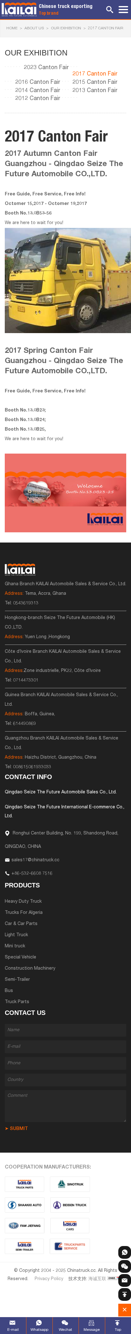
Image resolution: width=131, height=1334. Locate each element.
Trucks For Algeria (24, 913)
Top (118, 1330)
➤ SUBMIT (16, 1129)
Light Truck (16, 935)
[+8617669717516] (124, 1252)
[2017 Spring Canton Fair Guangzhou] (65, 493)
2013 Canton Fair (94, 91)
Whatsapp (39, 1330)
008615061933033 (32, 767)
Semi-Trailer (17, 980)
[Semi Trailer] (24, 1246)
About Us (34, 28)
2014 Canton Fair (37, 91)
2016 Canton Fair (37, 82)
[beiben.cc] (70, 1205)
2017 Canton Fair (105, 28)
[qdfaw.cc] (24, 1225)
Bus (9, 991)
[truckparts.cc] (24, 1184)
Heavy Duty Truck (23, 902)
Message (92, 1330)
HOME (11, 28)
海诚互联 (97, 1279)
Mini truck (15, 946)
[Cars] (70, 1225)
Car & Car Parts (21, 924)
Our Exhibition (66, 28)
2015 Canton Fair (94, 82)
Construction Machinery (30, 968)
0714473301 (25, 680)
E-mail (13, 1330)
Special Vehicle (20, 957)
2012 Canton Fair (37, 99)
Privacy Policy (49, 1279)
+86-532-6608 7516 (31, 873)
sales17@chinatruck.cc (35, 860)
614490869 (24, 724)
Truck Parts (17, 1002)
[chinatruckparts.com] (70, 1246)
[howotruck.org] (70, 1184)
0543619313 (25, 603)
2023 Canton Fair (46, 68)
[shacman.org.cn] (24, 1205)
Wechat (65, 1330)
